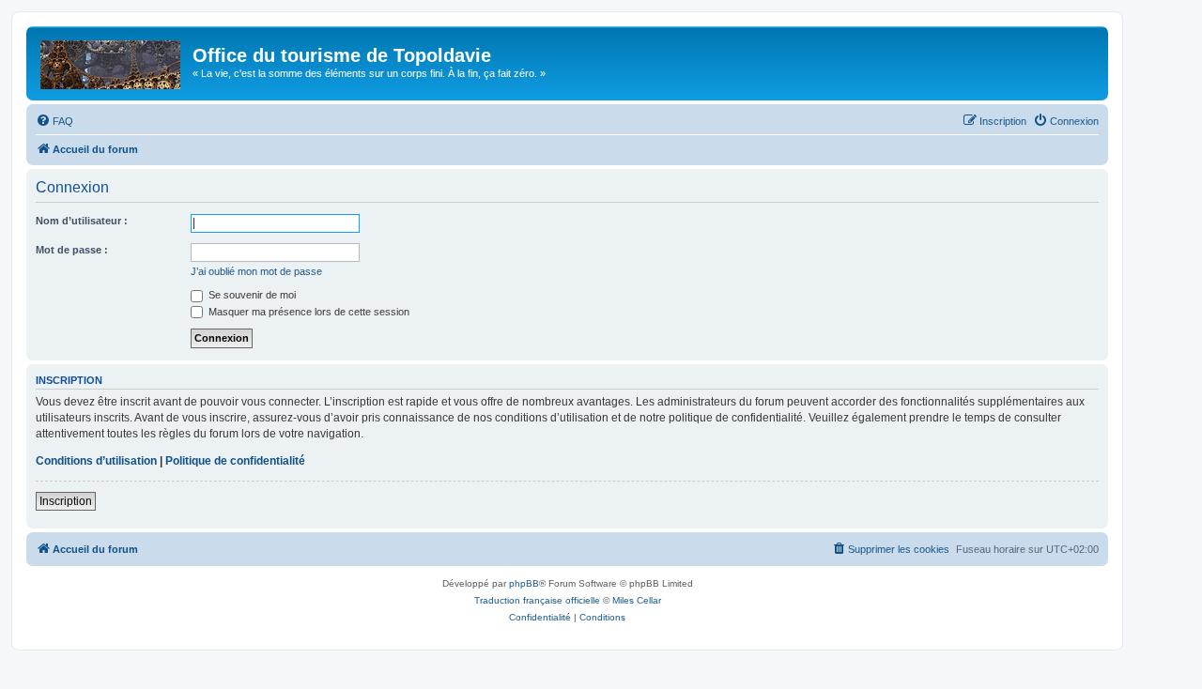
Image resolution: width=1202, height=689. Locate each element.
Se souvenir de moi (251, 294)
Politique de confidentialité (235, 460)
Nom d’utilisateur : (82, 220)
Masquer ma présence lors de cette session (307, 311)
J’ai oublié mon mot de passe (256, 271)
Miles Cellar (636, 600)
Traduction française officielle (537, 600)
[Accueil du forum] (112, 61)
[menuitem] (54, 121)
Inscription (65, 501)
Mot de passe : (72, 249)
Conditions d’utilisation (96, 460)
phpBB (524, 583)
